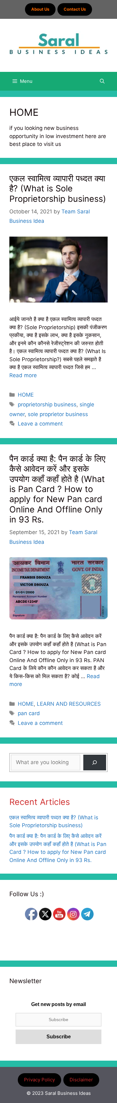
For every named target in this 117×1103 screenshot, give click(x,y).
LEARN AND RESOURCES (69, 704)
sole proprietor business (58, 414)
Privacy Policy (39, 1080)
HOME (26, 395)
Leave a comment (40, 423)
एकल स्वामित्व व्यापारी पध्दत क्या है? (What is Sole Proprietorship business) (57, 188)
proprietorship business (47, 404)
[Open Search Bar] (102, 81)
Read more (23, 375)
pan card (29, 713)
